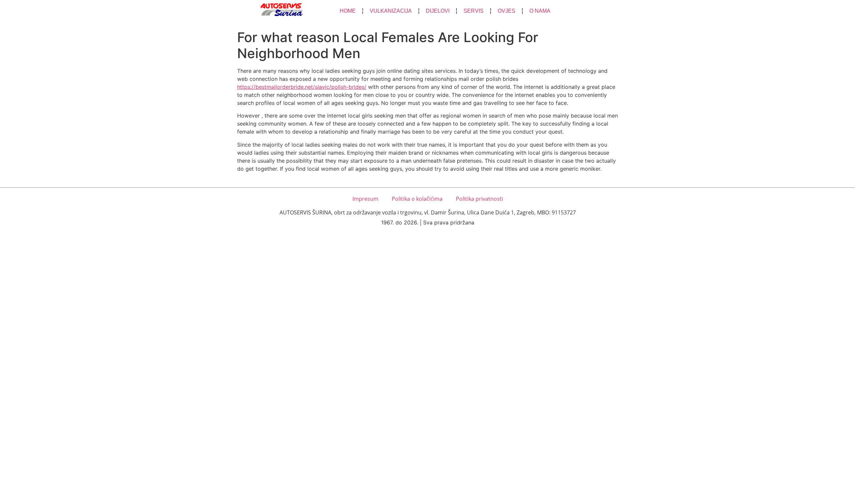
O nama (539, 11)
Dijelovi (438, 11)
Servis (474, 11)
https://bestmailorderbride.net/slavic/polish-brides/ (301, 87)
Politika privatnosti (479, 198)
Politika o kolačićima (417, 198)
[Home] (281, 9)
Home (348, 11)
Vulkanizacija (391, 11)
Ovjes (506, 11)
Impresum (365, 198)
